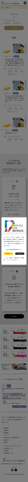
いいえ (20, 253)
